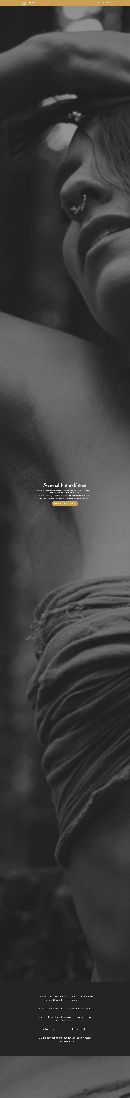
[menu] (101, 3)
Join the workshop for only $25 (65, 503)
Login (102, 3)
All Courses (96, 3)
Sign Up (108, 3)
